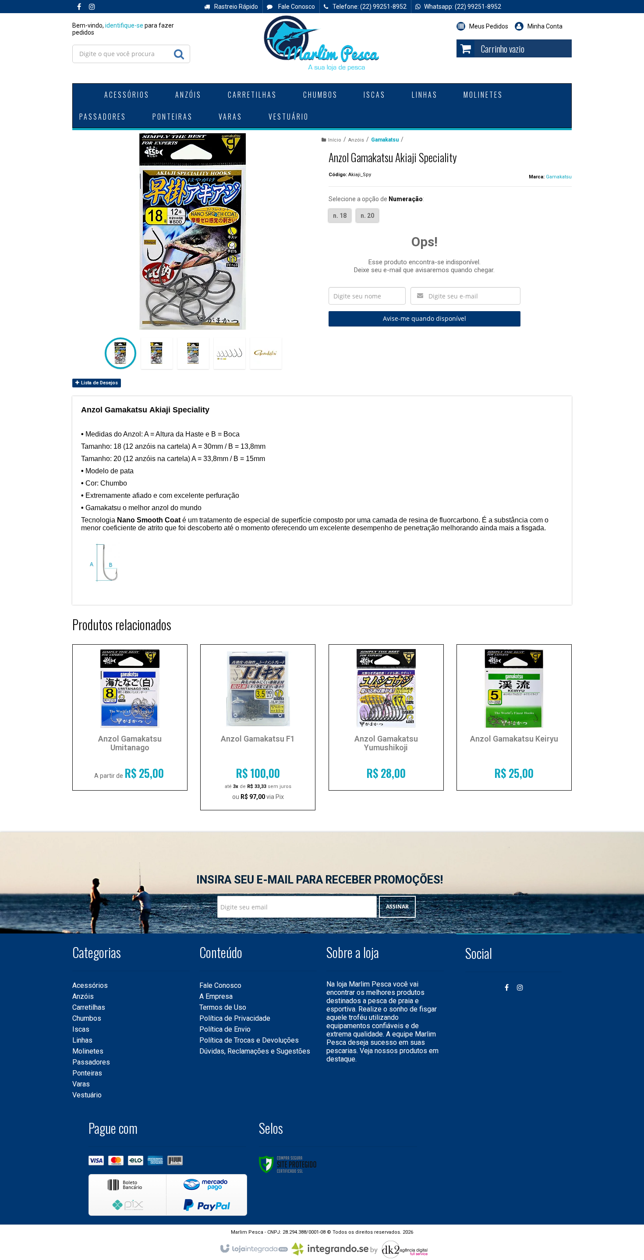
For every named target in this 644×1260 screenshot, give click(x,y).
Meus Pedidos (488, 26)
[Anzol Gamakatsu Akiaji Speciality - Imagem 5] (266, 353)
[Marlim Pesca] (321, 44)
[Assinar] (397, 907)
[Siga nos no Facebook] (78, 7)
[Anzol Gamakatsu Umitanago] (130, 717)
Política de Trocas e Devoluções (249, 1040)
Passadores (91, 1062)
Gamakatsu (385, 140)
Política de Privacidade (234, 1018)
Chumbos (86, 1018)
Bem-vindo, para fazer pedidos (123, 29)
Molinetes (87, 1051)
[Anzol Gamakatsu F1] (258, 727)
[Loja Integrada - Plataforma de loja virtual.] (253, 1249)
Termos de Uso (222, 1007)
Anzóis (356, 140)
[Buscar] (178, 51)
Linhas (82, 1040)
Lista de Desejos (99, 383)
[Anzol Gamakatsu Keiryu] (514, 717)
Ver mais (130, 769)
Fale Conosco (296, 6)
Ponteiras (87, 1073)
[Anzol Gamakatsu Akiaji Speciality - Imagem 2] (157, 353)
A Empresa (216, 996)
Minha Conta (545, 26)
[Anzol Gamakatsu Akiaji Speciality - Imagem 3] (193, 353)
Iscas (80, 1029)
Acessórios (90, 985)
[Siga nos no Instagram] (92, 7)
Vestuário (87, 1095)
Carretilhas (88, 1007)
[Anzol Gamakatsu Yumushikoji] (386, 717)
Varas (81, 1084)
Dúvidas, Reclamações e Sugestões (254, 1051)
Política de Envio (225, 1029)
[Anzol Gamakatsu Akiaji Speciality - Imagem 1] (120, 353)
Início (334, 140)
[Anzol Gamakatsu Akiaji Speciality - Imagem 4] (229, 353)
